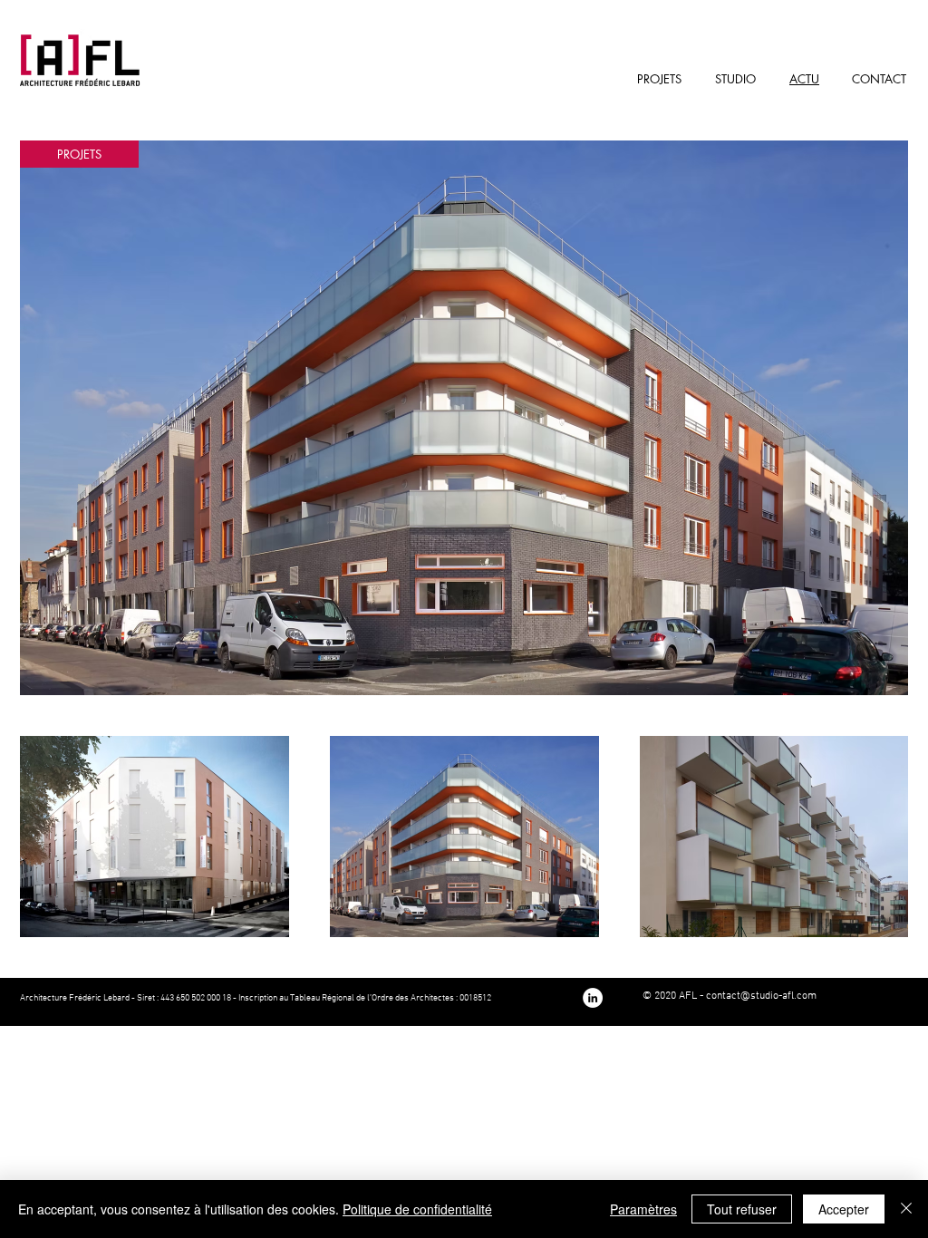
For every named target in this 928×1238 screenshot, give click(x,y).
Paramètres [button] (643, 1209)
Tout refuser (742, 1209)
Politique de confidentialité (417, 1209)
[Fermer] (906, 1208)
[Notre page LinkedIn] (593, 998)
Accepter (843, 1209)
